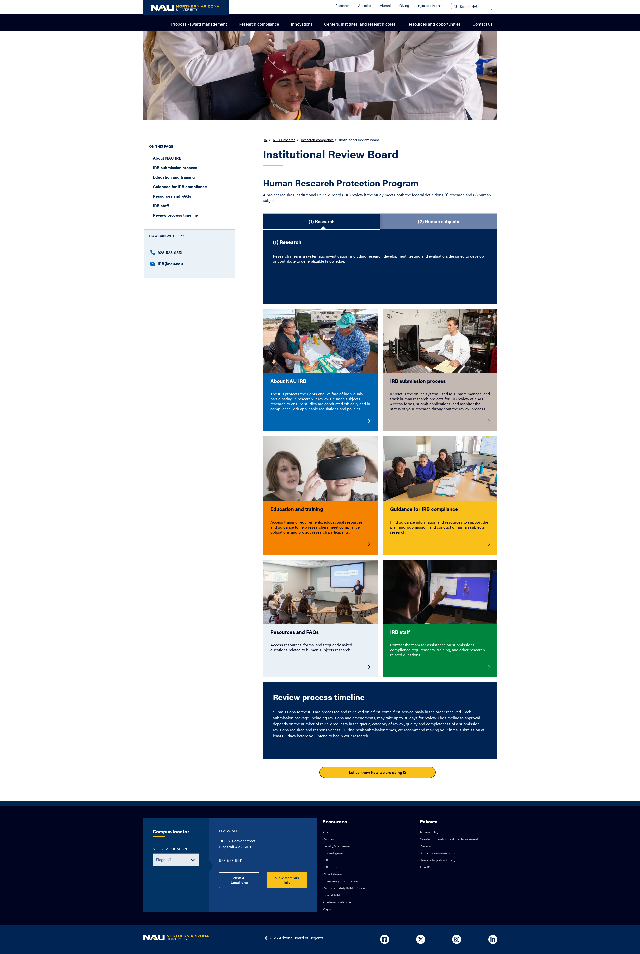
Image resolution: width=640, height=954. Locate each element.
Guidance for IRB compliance (180, 186)
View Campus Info (287, 880)
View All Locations (239, 880)
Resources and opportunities (434, 24)
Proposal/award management (199, 24)
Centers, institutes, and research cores (360, 24)
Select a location (170, 848)
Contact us (482, 24)
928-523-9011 (231, 860)
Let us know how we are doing (375, 772)
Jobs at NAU (332, 894)
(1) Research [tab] (322, 221)
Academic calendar (337, 901)
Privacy (425, 845)
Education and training (174, 177)
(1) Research (287, 242)
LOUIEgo (329, 866)
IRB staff (161, 205)
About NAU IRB (167, 158)
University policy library (438, 859)
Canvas (328, 838)
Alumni (385, 5)
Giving (404, 5)
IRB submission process (175, 167)
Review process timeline (175, 215)
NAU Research (284, 139)
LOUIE (327, 859)
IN (266, 139)
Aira (325, 831)
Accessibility (429, 831)
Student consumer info (437, 852)
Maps (326, 908)
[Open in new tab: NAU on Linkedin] (493, 939)
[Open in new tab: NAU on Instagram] (456, 939)
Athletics (364, 5)
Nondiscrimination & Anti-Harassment (449, 838)
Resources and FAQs (172, 196)
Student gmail (333, 852)
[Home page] (186, 7)
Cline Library (332, 873)
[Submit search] (455, 6)
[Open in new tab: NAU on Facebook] (384, 939)
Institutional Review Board (330, 155)
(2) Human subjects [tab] (438, 221)
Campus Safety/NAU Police (343, 887)
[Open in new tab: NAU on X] (420, 939)
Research (343, 5)
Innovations (302, 24)
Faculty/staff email (336, 845)
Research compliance (259, 24)
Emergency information (340, 880)
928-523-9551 (170, 252)
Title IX (425, 866)
